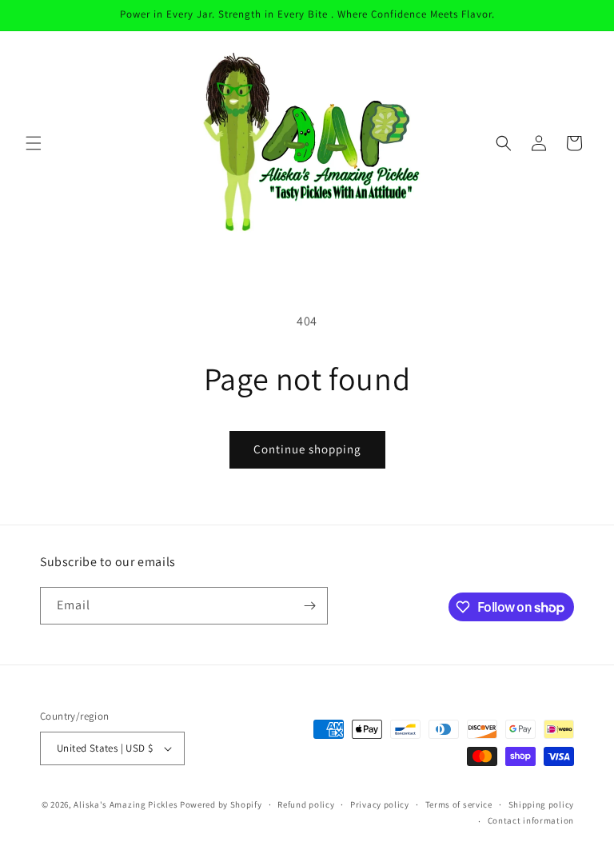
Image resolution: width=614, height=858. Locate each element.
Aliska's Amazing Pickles (127, 804)
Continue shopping (307, 449)
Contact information (531, 820)
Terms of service (458, 804)
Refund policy (305, 804)
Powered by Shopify (221, 804)
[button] (33, 143)
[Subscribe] (309, 606)
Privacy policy (379, 804)
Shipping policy (541, 804)
